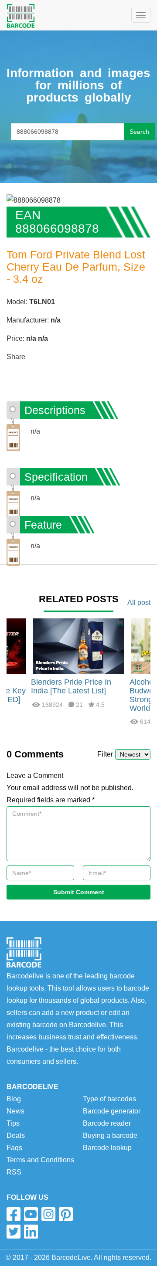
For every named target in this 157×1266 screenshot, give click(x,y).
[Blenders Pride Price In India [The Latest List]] (78, 646)
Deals (16, 1135)
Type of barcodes (109, 1099)
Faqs (14, 1147)
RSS (14, 1172)
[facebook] (13, 1214)
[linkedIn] (31, 1232)
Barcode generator (111, 1111)
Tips (13, 1123)
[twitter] (13, 1232)
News (15, 1111)
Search (139, 131)
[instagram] (48, 1214)
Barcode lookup (107, 1147)
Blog (14, 1099)
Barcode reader (107, 1123)
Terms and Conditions (40, 1160)
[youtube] (31, 1214)
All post (138, 602)
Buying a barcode (110, 1135)
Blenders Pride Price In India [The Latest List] (71, 686)
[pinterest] (66, 1214)
